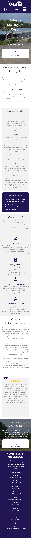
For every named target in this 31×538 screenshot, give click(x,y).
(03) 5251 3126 (15, 55)
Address (15, 526)
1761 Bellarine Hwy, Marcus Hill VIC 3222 (15, 528)
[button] (24, 9)
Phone (15, 54)
